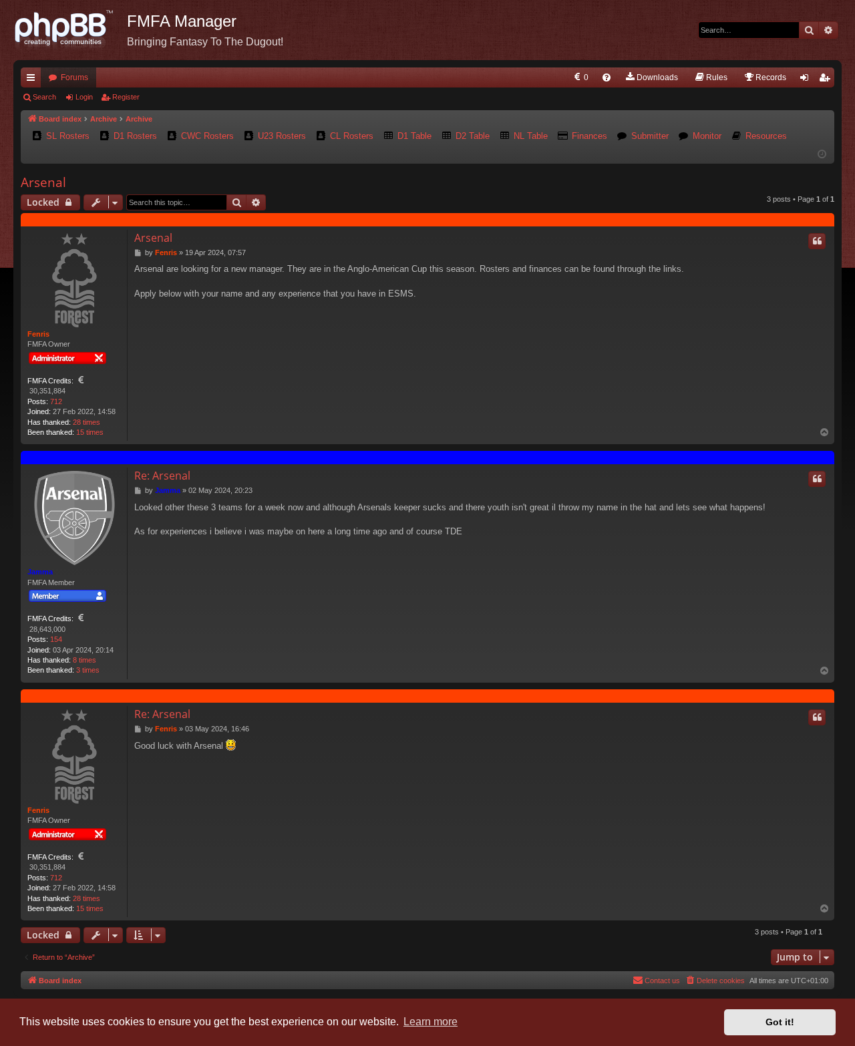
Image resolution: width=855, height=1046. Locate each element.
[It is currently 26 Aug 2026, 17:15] (822, 154)
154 (56, 639)
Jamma (40, 572)
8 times (84, 660)
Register (126, 97)
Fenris (38, 334)
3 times (88, 670)
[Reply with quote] (817, 241)
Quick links (33, 80)
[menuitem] (580, 77)
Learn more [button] (430, 1021)
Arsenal (43, 182)
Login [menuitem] (807, 80)
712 (56, 401)
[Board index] (70, 30)
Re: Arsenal (162, 475)
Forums (74, 77)
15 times (90, 432)
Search (44, 97)
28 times (86, 422)
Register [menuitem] (827, 80)
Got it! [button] (779, 1022)
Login (84, 97)
